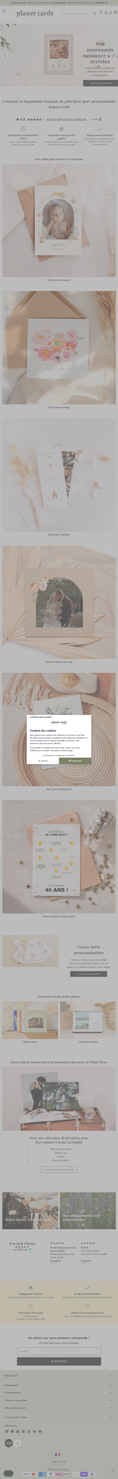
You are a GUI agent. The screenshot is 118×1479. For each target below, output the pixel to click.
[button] (8, 1473)
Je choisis (43, 760)
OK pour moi (75, 760)
